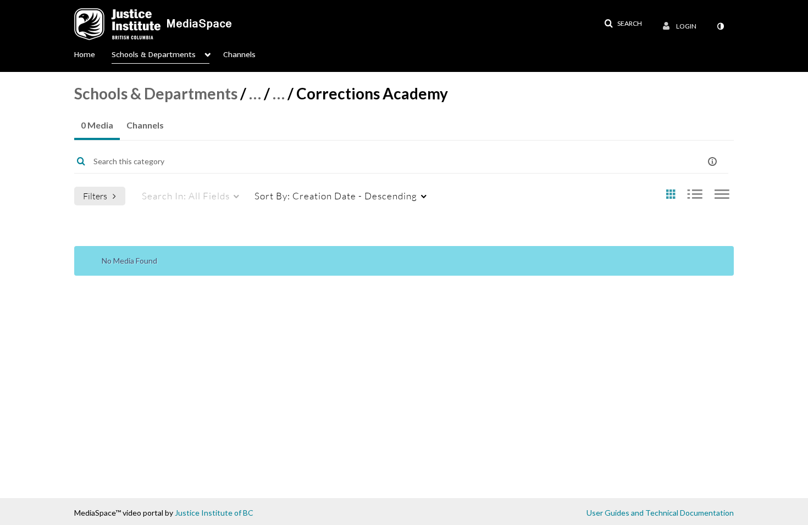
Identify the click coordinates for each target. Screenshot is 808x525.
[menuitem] (93, 52)
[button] (623, 23)
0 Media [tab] (97, 125)
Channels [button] (239, 54)
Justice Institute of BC (214, 512)
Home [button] (84, 54)
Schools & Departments (155, 93)
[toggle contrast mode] (720, 26)
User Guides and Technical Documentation (660, 512)
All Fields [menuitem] (186, 196)
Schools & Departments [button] (154, 54)
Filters (95, 196)
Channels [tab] (145, 125)
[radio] (670, 195)
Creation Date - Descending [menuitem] (335, 196)
